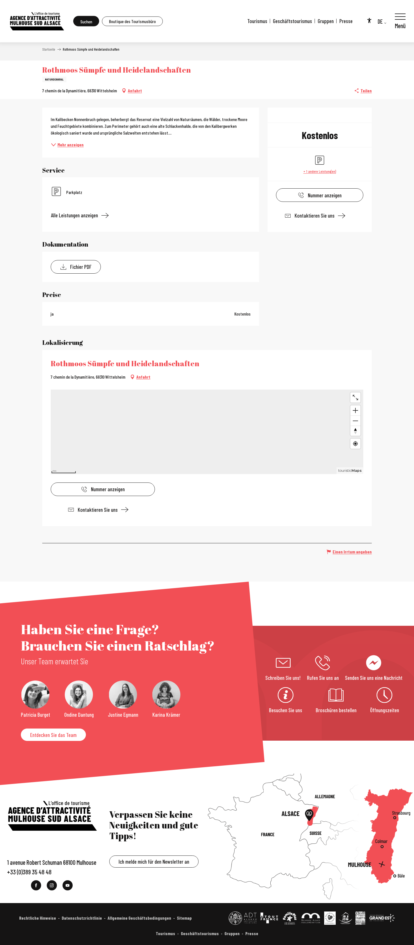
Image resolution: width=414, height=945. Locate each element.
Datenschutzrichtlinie (82, 918)
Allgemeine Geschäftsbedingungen (139, 918)
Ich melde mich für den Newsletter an (154, 861)
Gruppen (326, 21)
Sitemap (184, 918)
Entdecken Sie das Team (53, 735)
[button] (86, 21)
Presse (346, 21)
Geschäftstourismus (292, 21)
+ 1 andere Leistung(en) (319, 171)
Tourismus (257, 21)
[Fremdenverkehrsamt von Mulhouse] (36, 21)
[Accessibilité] (369, 20)
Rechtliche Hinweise (37, 918)
